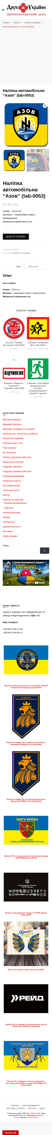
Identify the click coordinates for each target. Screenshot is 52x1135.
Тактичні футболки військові (17, 457)
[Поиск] (44, 550)
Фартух (6, 495)
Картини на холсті (12, 526)
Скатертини (9, 522)
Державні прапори (12, 424)
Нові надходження (30, 1105)
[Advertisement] (26, 56)
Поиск (6, 545)
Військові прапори (12, 419)
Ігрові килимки (10, 536)
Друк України (32, 1113)
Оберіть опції (38, 330)
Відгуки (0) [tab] (33, 267)
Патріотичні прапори (13, 438)
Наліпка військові (11, 512)
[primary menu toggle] (3, 10)
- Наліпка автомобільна (14, 503)
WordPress (34, 1117)
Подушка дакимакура (13, 476)
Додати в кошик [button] (14, 330)
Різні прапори (9, 448)
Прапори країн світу (13, 443)
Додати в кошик (15, 237)
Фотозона (7, 531)
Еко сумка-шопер (11, 485)
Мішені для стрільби (13, 462)
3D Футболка (9, 452)
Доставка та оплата (16, 1108)
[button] (45, 105)
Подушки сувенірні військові (17, 471)
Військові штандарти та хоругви (19, 429)
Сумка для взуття (12, 481)
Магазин (15, 1105)
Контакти (32, 1108)
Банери (6, 517)
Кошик (42, 1108)
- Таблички (8, 508)
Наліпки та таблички (21, 253)
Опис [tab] (18, 267)
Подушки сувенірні (12, 466)
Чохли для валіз (11, 490)
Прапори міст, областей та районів (20, 434)
